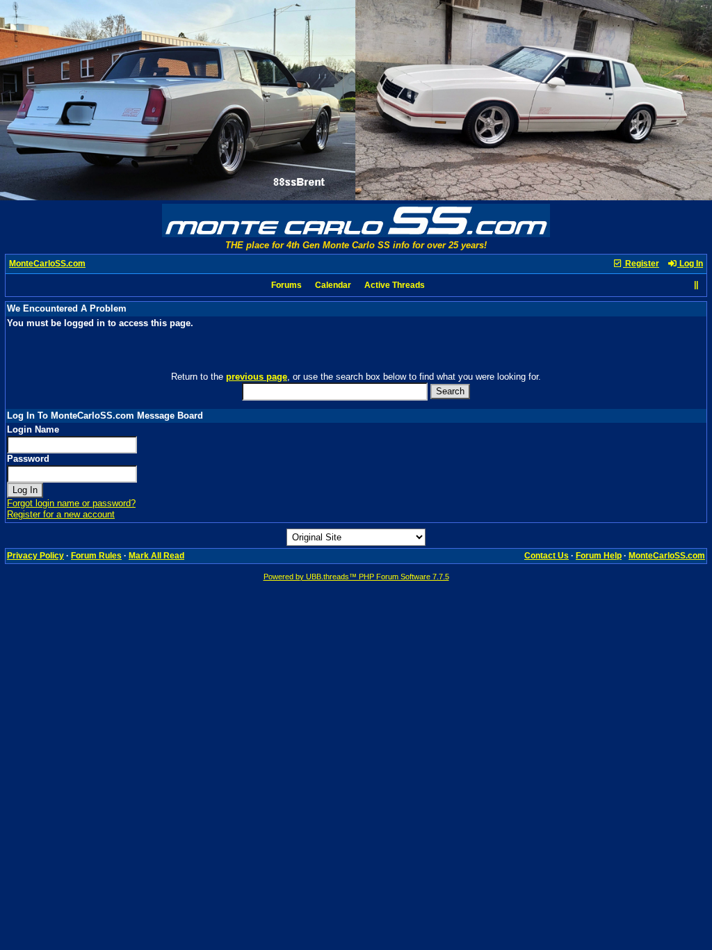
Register (641, 263)
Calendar (333, 285)
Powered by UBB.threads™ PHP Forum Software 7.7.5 (356, 576)
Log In (690, 263)
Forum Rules (96, 556)
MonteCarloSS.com (47, 263)
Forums (286, 285)
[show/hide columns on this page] (695, 285)
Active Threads (394, 285)
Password (28, 458)
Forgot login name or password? (71, 503)
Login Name (33, 429)
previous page (256, 376)
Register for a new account (61, 514)
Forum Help (599, 556)
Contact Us (546, 556)
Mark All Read (156, 556)
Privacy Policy (35, 556)
